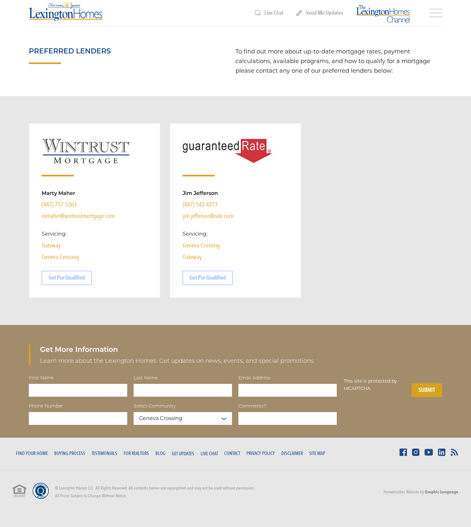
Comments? (252, 406)
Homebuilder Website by (421, 492)
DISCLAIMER (292, 453)
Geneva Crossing (60, 257)
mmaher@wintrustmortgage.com (78, 216)
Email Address (254, 377)
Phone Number (46, 406)
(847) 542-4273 (200, 204)
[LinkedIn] (441, 454)
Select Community (155, 406)
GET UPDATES (183, 453)
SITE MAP (317, 453)
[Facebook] (403, 454)
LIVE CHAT (209, 453)
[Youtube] (429, 454)
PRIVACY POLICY (260, 453)
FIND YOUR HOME (32, 453)
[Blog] (454, 454)
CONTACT (232, 453)
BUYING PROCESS (69, 453)
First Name (41, 377)
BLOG (160, 453)
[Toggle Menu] (435, 13)
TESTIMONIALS (104, 453)
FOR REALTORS (136, 453)
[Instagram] (415, 454)
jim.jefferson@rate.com (208, 216)
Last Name (146, 377)
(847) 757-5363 (59, 204)
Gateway (51, 245)
